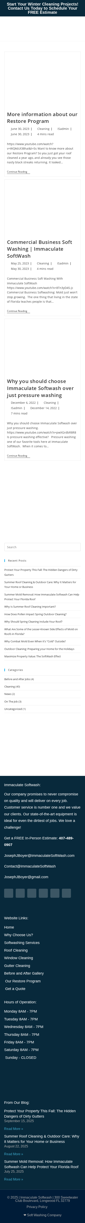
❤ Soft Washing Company (42, 1215)
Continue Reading (18, 171)
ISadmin (63, 129)
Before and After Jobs (17, 679)
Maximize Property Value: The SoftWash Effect (32, 656)
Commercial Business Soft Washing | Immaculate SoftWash (39, 249)
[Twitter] (8, 893)
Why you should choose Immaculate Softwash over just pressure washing (40, 388)
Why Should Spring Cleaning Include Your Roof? (33, 621)
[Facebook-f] (20, 893)
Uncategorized (13, 709)
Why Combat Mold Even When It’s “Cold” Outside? (35, 641)
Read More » (13, 1129)
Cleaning (43, 129)
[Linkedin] (54, 893)
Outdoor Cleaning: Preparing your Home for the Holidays (39, 649)
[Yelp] (43, 893)
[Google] (66, 893)
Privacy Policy (37, 1207)
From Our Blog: (17, 1103)
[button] (66, 29)
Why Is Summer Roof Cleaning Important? (30, 606)
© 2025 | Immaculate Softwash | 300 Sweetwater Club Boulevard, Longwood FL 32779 (42, 1199)
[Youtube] (31, 893)
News (7, 694)
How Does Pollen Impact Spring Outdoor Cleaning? (35, 614)
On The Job (11, 701)
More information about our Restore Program (42, 118)
